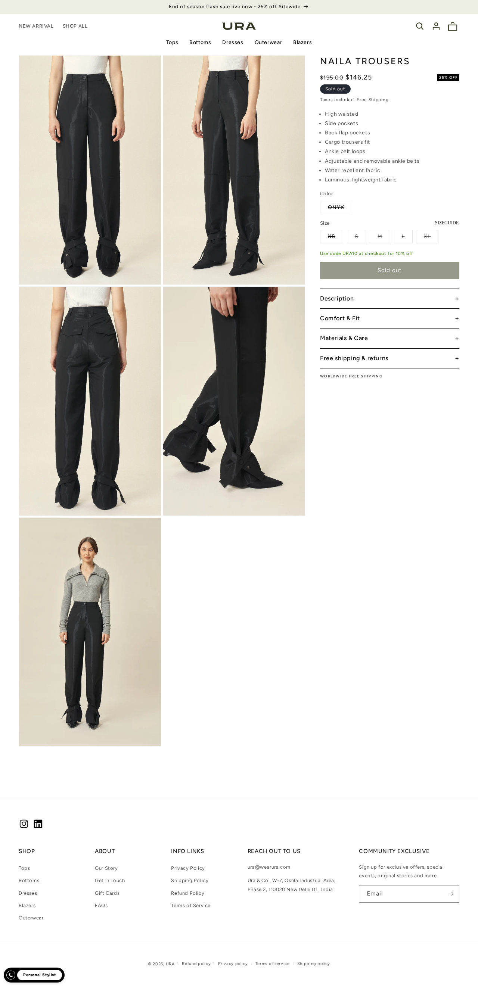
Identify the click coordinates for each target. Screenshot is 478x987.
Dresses (232, 42)
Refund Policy (187, 893)
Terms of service (272, 963)
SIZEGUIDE (447, 222)
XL (431, 238)
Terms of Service (191, 905)
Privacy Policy (188, 868)
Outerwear (268, 42)
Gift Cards (107, 893)
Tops (172, 42)
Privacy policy (233, 963)
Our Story (106, 868)
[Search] (420, 26)
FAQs (101, 905)
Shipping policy (313, 963)
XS (335, 238)
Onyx (340, 209)
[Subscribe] (451, 894)
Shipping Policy (189, 880)
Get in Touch (110, 880)
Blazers (302, 42)
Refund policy (196, 963)
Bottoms (200, 42)
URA (170, 964)
